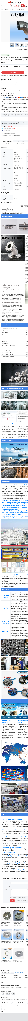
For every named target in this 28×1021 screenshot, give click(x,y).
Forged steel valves (17, 977)
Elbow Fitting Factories (7, 999)
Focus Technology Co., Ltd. (16, 1015)
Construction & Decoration (9, 9)
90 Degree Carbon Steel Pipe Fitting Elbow (10, 1005)
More (2, 1011)
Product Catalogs (19, 972)
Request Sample (23, 75)
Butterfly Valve (4, 977)
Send (12, 900)
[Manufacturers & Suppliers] (14, 2)
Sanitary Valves (16, 980)
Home (2, 9)
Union (14, 993)
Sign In (3, 135)
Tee (3, 993)
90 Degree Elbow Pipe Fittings (19, 1002)
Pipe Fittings (18, 9)
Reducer (8, 993)
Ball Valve (3, 975)
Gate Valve (15, 975)
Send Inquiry (13, 72)
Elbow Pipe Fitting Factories (20, 999)
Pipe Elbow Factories (6, 1002)
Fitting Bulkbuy (5, 1009)
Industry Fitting (4, 980)
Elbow (22, 9)
